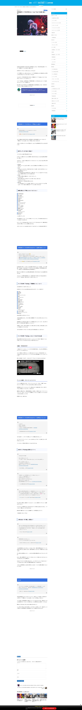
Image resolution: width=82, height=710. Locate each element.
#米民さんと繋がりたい (37, 257)
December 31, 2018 (36, 261)
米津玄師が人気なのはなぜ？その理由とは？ (61, 124)
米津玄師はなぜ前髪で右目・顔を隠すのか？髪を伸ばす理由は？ (61, 119)
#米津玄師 (21, 257)
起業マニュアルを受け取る (49, 708)
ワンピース (54, 93)
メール (18, 673)
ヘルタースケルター (55, 81)
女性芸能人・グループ (56, 49)
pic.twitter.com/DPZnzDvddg (23, 131)
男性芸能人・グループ (56, 54)
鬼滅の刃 (54, 103)
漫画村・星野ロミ (55, 98)
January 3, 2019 (32, 134)
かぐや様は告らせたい (56, 88)
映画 (52, 66)
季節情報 (53, 64)
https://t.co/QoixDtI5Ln (39, 587)
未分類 (52, 83)
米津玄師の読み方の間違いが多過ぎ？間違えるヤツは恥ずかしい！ (61, 130)
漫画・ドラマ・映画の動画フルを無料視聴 (41, 3)
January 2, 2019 (29, 531)
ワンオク (54, 108)
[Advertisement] (32, 43)
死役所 (53, 32)
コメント (18, 662)
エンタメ (53, 47)
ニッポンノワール (55, 25)
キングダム (54, 91)
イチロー (53, 61)
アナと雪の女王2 (55, 71)
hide (33, 105)
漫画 (52, 86)
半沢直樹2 (54, 37)
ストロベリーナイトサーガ (56, 22)
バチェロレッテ (54, 44)
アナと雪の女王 (54, 69)
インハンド (54, 20)
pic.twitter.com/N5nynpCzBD (23, 465)
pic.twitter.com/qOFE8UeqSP (23, 588)
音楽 (52, 105)
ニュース (53, 59)
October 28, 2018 (37, 497)
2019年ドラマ (54, 15)
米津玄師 (19, 656)
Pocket (25, 51)
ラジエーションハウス (56, 30)
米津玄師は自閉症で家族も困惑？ (61, 135)
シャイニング (54, 76)
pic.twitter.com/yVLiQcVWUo (37, 481)
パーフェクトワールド (56, 27)
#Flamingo (36, 464)
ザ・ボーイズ (54, 42)
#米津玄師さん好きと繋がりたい (28, 257)
